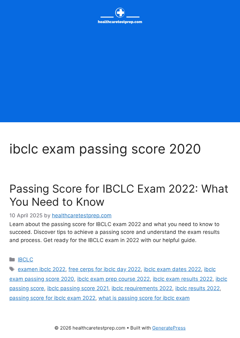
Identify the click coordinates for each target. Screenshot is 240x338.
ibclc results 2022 (197, 288)
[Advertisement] (120, 78)
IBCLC (25, 259)
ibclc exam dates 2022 (172, 269)
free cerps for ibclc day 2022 (104, 269)
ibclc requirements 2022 (142, 288)
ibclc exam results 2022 (182, 279)
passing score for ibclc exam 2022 (52, 298)
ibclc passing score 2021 (77, 288)
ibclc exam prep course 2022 (113, 279)
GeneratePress (169, 328)
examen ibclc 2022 (41, 269)
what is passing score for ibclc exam (144, 298)
